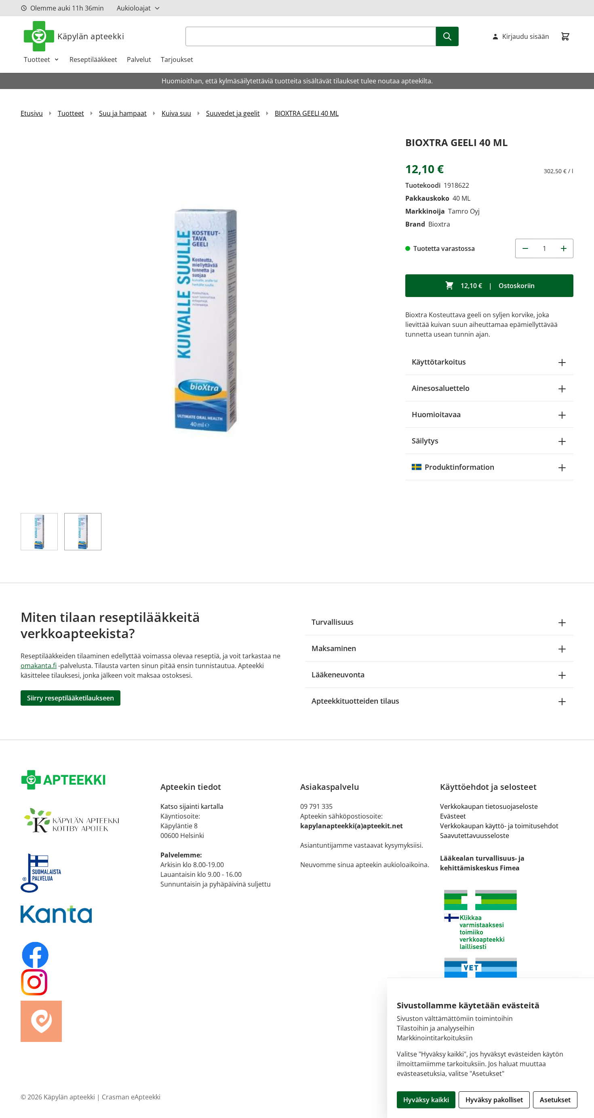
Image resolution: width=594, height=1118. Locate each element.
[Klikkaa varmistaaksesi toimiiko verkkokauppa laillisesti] (506, 919)
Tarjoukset (177, 59)
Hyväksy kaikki (426, 1099)
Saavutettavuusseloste (474, 835)
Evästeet (453, 816)
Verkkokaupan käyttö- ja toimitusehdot (499, 825)
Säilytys (425, 441)
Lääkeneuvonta (338, 674)
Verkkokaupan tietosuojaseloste (489, 806)
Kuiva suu (176, 113)
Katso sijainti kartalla (191, 806)
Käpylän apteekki (90, 36)
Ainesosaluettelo (441, 388)
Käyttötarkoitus (439, 362)
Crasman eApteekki (131, 1097)
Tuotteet (37, 59)
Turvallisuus (333, 622)
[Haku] (447, 36)
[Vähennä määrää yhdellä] (525, 248)
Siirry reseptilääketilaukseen (70, 698)
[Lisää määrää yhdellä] (563, 248)
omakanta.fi (39, 665)
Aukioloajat (134, 8)
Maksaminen (334, 648)
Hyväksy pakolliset (494, 1099)
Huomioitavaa (436, 414)
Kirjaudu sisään (525, 36)
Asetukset (555, 1099)
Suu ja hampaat (123, 113)
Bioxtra (439, 224)
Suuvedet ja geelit (233, 113)
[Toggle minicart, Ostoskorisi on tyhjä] (565, 36)
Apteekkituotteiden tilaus (355, 701)
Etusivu (32, 113)
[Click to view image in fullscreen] (205, 318)
